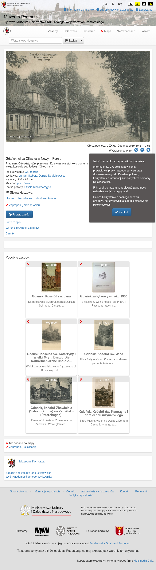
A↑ (120, 4)
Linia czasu (70, 31)
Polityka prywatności (81, 495)
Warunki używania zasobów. (22, 228)
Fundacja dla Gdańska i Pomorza (109, 543)
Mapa (107, 31)
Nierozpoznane (126, 31)
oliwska (10, 198)
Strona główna (19, 491)
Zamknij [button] (123, 212)
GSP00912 (31, 172)
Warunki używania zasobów (116, 9)
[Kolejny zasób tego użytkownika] (148, 150)
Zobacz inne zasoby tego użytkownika (28, 473)
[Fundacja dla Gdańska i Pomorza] (7, 31)
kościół (52, 198)
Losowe (145, 31)
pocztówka (23, 183)
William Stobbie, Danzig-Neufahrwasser (42, 175)
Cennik (10, 233)
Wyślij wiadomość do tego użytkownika (29, 476)
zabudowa (40, 198)
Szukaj (72, 40)
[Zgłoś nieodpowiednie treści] (136, 150)
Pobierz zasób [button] (20, 214)
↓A (105, 4)
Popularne (89, 31)
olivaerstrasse (24, 198)
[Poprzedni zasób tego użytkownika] (142, 150)
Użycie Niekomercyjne (37, 187)
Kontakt (124, 491)
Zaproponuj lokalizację (22, 447)
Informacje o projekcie (80, 9)
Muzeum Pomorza (32, 461)
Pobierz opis (13, 222)
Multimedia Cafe (143, 560)
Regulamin (141, 491)
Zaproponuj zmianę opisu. (24, 205)
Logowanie (145, 9)
